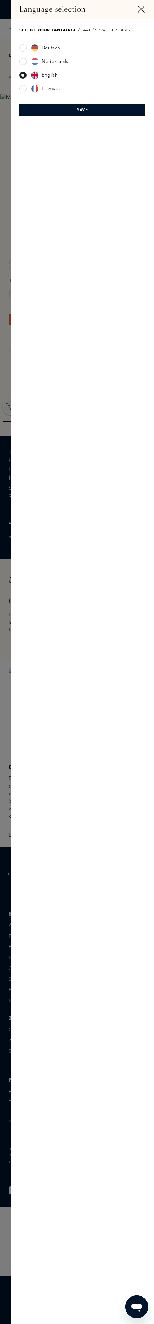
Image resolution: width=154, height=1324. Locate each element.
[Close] (141, 9)
